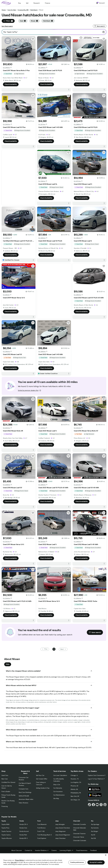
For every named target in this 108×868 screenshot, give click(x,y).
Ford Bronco (41, 828)
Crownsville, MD (23, 10)
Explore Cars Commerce (96, 775)
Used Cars (4, 775)
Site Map (56, 798)
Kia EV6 (93, 838)
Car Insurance (58, 791)
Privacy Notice (19, 860)
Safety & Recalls (24, 796)
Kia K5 (93, 835)
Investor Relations (41, 850)
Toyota (3, 821)
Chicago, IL (74, 775)
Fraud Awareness (81, 850)
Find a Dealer (5, 791)
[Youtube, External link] (97, 804)
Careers (54, 850)
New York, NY (75, 796)
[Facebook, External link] (93, 804)
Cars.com (14, 862)
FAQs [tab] (7, 664)
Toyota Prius (5, 828)
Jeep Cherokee (60, 838)
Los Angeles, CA (76, 782)
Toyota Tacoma (6, 831)
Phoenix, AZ (74, 786)
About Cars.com (16, 850)
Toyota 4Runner (6, 838)
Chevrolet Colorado (79, 840)
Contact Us (28, 850)
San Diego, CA (75, 800)
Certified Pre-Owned (8, 782)
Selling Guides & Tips (42, 788)
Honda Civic (23, 828)
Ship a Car (56, 784)
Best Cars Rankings (25, 792)
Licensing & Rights (65, 850)
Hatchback (33, 10)
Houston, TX (75, 779)
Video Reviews (23, 803)
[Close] (105, 855)
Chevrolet (76, 821)
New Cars (4, 779)
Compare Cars (23, 789)
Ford (38, 821)
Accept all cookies (96, 862)
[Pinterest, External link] (105, 804)
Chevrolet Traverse (79, 833)
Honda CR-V (23, 824)
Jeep (57, 821)
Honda (21, 821)
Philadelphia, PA (76, 793)
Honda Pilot (23, 835)
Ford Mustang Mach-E (44, 835)
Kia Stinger (94, 831)
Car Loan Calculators (60, 775)
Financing (4, 806)
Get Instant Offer (41, 779)
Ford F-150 (41, 831)
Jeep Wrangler (60, 824)
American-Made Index (26, 799)
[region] (54, 860)
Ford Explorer (41, 838)
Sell (27, 3)
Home (4, 10)
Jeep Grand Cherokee (62, 828)
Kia (92, 821)
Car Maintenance (59, 795)
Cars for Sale (11, 10)
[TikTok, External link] (89, 804)
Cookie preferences (77, 862)
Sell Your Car (40, 775)
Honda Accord (24, 831)
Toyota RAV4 (5, 824)
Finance (47, 3)
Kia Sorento (95, 828)
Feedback (93, 850)
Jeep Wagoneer (60, 831)
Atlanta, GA (74, 789)
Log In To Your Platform (95, 779)
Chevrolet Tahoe (78, 837)
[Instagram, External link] (101, 804)
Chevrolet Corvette (79, 824)
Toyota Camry (5, 835)
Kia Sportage (95, 824)
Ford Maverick (42, 824)
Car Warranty (57, 788)
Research (37, 3)
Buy (19, 3)
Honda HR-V (23, 838)
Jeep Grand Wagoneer (62, 835)
